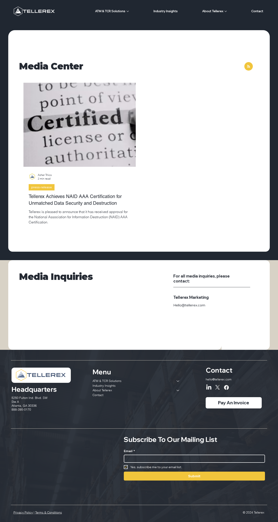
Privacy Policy (23, 512)
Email (129, 451)
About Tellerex (102, 390)
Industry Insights (104, 386)
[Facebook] (226, 387)
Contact (98, 395)
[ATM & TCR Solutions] (178, 381)
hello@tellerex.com (219, 379)
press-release (41, 187)
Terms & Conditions (48, 512)
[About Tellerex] (178, 390)
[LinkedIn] (209, 387)
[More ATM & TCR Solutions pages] (128, 11)
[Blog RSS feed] (248, 66)
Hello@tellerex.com (189, 305)
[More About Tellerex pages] (226, 11)
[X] (217, 387)
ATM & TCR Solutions (107, 381)
